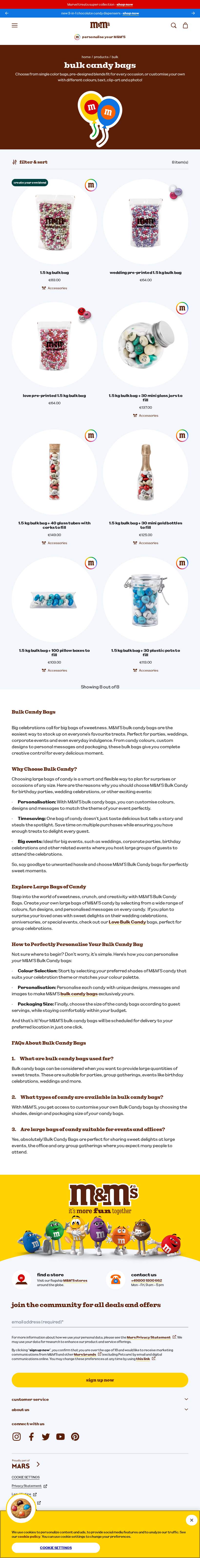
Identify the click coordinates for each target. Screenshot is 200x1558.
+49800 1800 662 (146, 1280)
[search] (174, 25)
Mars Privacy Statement (149, 1337)
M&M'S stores (75, 1280)
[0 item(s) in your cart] (185, 25)
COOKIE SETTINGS (26, 1477)
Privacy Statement (27, 1486)
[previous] (7, 13)
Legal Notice (21, 1494)
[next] (193, 13)
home (86, 57)
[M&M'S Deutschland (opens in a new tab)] (60, 1437)
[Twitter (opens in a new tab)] (46, 1437)
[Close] (192, 1520)
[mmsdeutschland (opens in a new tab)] (31, 1437)
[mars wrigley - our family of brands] (26, 1464)
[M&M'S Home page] (100, 25)
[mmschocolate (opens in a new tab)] (16, 1437)
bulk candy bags (79, 993)
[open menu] (15, 25)
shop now (125, 4)
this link (143, 1359)
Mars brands (85, 1354)
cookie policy (29, 1536)
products (101, 57)
